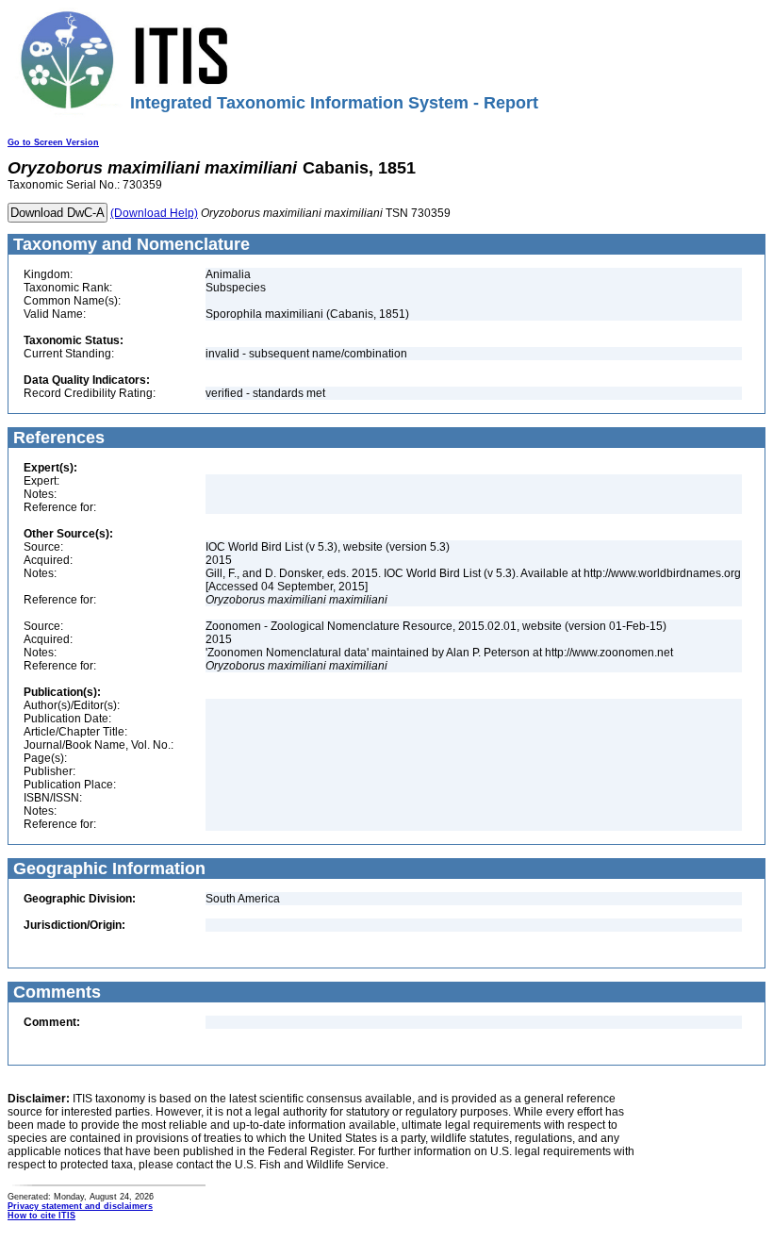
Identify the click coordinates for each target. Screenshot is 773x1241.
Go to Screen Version (53, 142)
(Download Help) (154, 213)
